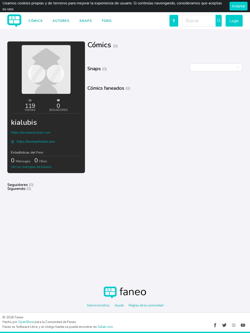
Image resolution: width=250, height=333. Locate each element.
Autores (61, 21)
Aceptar (238, 6)
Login (234, 21)
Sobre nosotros (98, 305)
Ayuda (119, 305)
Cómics (36, 21)
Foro (107, 21)
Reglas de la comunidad (146, 305)
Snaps (85, 21)
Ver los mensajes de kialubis (31, 167)
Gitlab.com (105, 327)
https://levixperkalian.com (30, 132)
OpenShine (26, 322)
